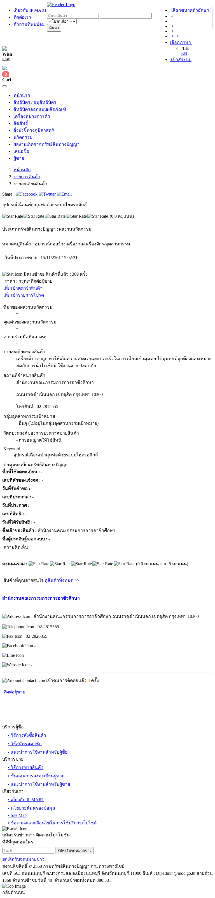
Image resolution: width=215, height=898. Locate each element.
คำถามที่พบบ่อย (29, 24)
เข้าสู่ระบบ (180, 59)
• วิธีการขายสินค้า (25, 767)
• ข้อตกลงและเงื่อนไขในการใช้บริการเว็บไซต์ (52, 822)
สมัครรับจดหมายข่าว (74, 850)
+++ (175, 36)
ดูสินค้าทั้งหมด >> (62, 580)
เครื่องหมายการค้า (31, 116)
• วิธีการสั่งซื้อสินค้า (27, 735)
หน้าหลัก (22, 169)
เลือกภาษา (181, 42)
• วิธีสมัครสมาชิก (25, 743)
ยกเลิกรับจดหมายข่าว (23, 859)
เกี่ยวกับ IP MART (30, 10)
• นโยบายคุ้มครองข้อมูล (31, 808)
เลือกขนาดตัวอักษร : (191, 10)
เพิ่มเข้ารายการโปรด (23, 295)
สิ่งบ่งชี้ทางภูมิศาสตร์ (33, 130)
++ (173, 31)
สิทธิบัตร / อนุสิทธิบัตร (34, 102)
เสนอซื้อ (21, 151)
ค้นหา (54, 28)
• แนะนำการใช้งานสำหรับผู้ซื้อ (38, 752)
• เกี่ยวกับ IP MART (26, 799)
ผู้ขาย (18, 158)
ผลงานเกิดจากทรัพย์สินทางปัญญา (46, 144)
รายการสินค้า (26, 176)
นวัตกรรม (23, 137)
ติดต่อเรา (22, 17)
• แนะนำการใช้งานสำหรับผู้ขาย (39, 784)
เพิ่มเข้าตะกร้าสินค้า (22, 288)
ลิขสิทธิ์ (20, 123)
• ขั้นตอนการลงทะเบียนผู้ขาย (36, 775)
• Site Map (17, 815)
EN (184, 53)
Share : (9, 194)
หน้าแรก (21, 95)
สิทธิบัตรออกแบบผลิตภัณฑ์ (39, 109)
